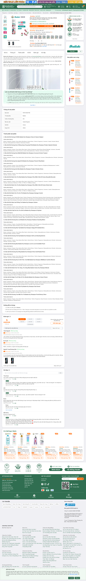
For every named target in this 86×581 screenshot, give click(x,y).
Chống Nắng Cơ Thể (16, 555)
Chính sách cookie (73, 574)
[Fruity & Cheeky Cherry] (40, 37)
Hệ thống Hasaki (73, 470)
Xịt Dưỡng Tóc (77, 543)
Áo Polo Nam (45, 566)
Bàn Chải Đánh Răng (47, 529)
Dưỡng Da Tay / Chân (7, 555)
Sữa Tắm (4, 552)
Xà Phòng (9, 552)
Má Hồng (45, 540)
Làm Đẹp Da (65, 552)
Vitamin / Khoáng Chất (76, 554)
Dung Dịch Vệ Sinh (6, 545)
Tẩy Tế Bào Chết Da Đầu (68, 540)
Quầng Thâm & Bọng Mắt (48, 560)
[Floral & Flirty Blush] (35, 37)
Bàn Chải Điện (54, 532)
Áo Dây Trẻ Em (66, 566)
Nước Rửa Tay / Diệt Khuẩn (8, 543)
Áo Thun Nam (52, 566)
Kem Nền (49, 536)
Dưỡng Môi (30, 545)
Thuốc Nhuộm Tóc (67, 545)
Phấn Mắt (52, 541)
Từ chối (71, 578)
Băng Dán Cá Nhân (26, 552)
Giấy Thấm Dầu (46, 546)
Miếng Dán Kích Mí (74, 557)
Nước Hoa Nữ (25, 529)
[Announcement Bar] (43, 1)
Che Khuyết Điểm (56, 538)
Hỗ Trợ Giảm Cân (66, 554)
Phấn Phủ (49, 540)
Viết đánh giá (57, 323)
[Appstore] (75, 484)
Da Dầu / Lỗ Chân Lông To (48, 552)
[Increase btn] (41, 41)
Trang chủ (4, 12)
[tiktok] (48, 484)
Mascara (57, 541)
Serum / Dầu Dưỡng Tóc (68, 543)
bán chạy (37, 10)
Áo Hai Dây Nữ (33, 566)
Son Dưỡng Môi (46, 543)
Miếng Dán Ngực (14, 545)
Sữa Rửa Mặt (32, 536)
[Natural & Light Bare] (44, 37)
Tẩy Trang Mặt (25, 536)
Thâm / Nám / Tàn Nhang (48, 559)
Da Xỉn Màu (56, 557)
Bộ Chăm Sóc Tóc (67, 548)
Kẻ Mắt (48, 541)
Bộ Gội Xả (72, 538)
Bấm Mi (64, 557)
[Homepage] (8, 6)
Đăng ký (80, 478)
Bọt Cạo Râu (5, 540)
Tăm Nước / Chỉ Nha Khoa (56, 531)
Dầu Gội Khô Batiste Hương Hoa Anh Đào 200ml (60, 12)
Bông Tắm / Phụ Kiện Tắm (13, 566)
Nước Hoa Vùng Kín (26, 532)
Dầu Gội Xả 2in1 (66, 538)
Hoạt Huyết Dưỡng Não (76, 532)
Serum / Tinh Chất (26, 541)
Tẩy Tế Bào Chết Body (7, 554)
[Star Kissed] (60, 37)
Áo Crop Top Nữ (26, 566)
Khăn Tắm (4, 566)
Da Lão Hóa (54, 554)
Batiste (38, 16)
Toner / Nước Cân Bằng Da (28, 540)
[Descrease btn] (35, 41)
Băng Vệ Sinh (5, 536)
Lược (64, 546)
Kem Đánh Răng (55, 529)
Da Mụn (59, 554)
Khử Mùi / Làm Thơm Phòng (8, 538)
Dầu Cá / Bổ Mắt (66, 532)
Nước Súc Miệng (46, 531)
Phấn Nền (53, 536)
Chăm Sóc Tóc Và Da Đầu (25, 12)
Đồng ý (77, 578)
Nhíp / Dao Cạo (66, 559)
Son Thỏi (59, 543)
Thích (13, 379)
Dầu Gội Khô (45, 12)
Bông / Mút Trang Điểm (7, 546)
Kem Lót (44, 536)
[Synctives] (51, 496)
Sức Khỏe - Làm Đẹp (13, 12)
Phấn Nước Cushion (47, 538)
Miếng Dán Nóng (12, 540)
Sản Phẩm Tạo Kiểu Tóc (77, 545)
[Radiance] (52, 37)
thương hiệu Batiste (37, 56)
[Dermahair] (34, 496)
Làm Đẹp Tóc (72, 552)
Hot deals (19, 10)
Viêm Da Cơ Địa (46, 562)
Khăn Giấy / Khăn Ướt (13, 536)
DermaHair (48, 10)
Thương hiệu (25, 10)
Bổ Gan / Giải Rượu (75, 531)
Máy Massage (31, 554)
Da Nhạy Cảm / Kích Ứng (48, 555)
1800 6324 (55, 470)
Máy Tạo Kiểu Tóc (70, 546)
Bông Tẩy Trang (51, 545)
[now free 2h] (32, 16)
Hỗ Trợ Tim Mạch (74, 529)
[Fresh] (31, 37)
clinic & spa (42, 10)
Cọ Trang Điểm (59, 545)
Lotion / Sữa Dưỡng (26, 543)
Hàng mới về (31, 10)
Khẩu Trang (25, 554)
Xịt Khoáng (33, 541)
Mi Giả (68, 557)
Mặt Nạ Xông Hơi (6, 541)
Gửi (60, 372)
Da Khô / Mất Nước (47, 554)
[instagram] (45, 484)
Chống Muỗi (17, 543)
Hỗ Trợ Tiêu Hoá (66, 529)
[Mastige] (68, 496)
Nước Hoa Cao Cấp (36, 531)
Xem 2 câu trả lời (9, 410)
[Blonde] (56, 37)
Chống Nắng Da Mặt (26, 546)
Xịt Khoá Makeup (56, 540)
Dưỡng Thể (15, 554)
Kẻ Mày (44, 541)
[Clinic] (17, 496)
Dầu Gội (64, 536)
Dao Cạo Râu (18, 538)
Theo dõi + (72, 51)
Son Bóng (45, 545)
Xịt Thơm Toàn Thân (26, 531)
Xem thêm (44, 46)
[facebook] (42, 484)
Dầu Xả (68, 536)
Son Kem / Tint (53, 543)
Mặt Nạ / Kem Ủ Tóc (67, 541)
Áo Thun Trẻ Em (73, 566)
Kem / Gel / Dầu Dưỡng (37, 543)
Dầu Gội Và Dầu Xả (37, 12)
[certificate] (74, 505)
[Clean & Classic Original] (48, 37)
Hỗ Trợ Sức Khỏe (66, 531)
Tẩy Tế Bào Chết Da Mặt (27, 538)
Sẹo (55, 560)
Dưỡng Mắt (24, 545)
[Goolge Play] (75, 487)
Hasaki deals (13, 10)
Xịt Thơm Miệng (46, 532)
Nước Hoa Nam (32, 529)
